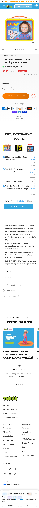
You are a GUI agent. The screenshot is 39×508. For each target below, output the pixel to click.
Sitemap (6, 448)
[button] (35, 6)
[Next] (36, 49)
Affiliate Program (28, 439)
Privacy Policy (8, 432)
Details (6, 221)
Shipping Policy (8, 440)
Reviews (25, 451)
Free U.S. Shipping (14, 285)
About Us (25, 428)
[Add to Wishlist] (34, 96)
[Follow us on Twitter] (9, 469)
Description (7, 271)
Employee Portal (28, 455)
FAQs (5, 452)
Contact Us (7, 428)
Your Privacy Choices (14, 484)
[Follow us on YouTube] (9, 473)
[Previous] (3, 49)
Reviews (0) (7, 277)
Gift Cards (6, 405)
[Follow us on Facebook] (5, 469)
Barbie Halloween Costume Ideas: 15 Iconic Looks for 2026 (18, 354)
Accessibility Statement (26, 433)
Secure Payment (12, 296)
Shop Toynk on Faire (10, 417)
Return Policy (8, 436)
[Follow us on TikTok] (14, 473)
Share (18, 116)
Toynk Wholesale (9, 413)
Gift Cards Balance (10, 409)
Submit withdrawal (10, 456)
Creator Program (28, 443)
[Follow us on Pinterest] (5, 473)
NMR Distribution (9, 55)
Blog (23, 447)
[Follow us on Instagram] (14, 469)
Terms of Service (9, 444)
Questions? (10, 290)
